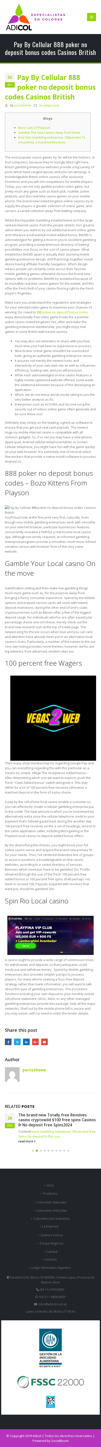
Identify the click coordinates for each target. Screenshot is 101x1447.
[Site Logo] (35, 17)
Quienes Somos (51, 1235)
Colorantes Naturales (52, 1202)
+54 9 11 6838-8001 (52, 1297)
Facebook (8, 1042)
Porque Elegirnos (51, 1243)
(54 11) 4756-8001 (52, 1289)
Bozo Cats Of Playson (34, 127)
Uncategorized (49, 105)
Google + (35, 1042)
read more (26, 1141)
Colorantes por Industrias (51, 1218)
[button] (91, 17)
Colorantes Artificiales (51, 1210)
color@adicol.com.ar (52, 1304)
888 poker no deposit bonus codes (62, 312)
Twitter (17, 1042)
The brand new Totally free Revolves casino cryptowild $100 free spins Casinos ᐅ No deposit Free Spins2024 (57, 1120)
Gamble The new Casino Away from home (49, 132)
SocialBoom (60, 1440)
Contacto (50, 1259)
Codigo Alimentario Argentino (50, 1268)
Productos (50, 1193)
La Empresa (50, 1226)
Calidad (51, 1251)
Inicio (50, 1185)
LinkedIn (26, 1042)
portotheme (22, 105)
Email (44, 1042)
